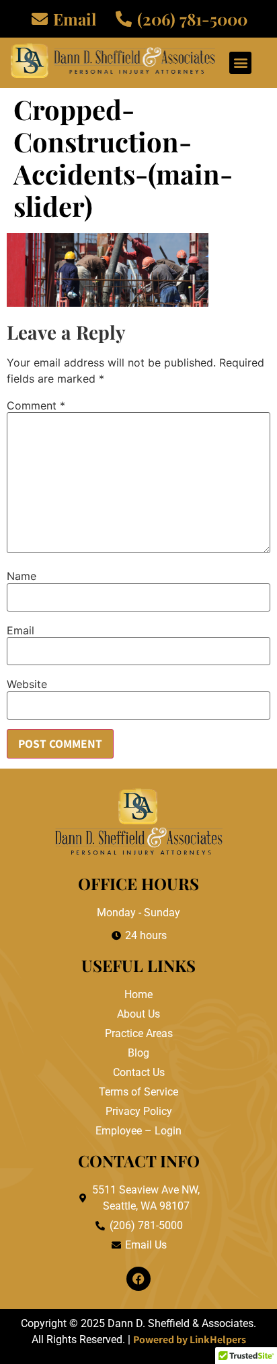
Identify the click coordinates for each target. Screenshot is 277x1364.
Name (21, 576)
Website (27, 684)
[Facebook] (138, 1279)
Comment (36, 405)
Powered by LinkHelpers (189, 1339)
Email (20, 630)
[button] (240, 63)
